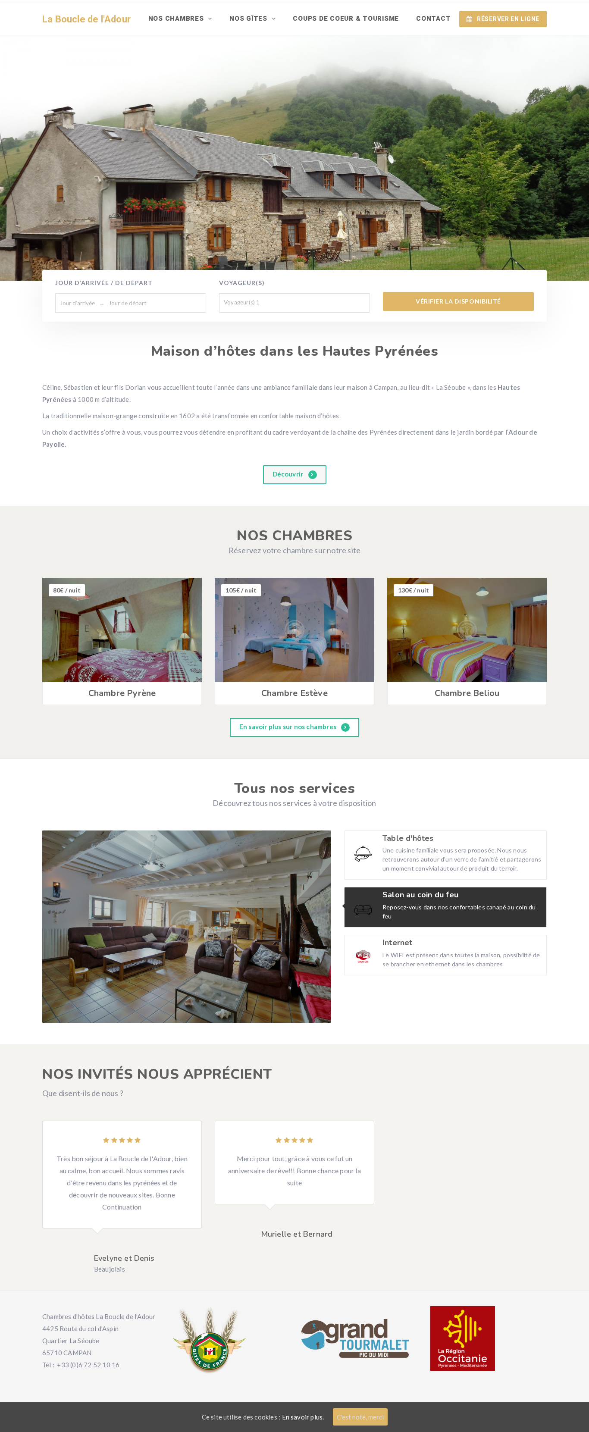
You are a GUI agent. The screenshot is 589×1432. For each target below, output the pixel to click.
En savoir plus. (303, 1417)
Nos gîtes (249, 18)
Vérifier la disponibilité (458, 301)
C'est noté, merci (360, 1417)
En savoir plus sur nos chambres (288, 726)
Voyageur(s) (242, 282)
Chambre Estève (294, 693)
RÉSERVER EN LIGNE (508, 19)
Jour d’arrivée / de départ (104, 282)
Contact (433, 18)
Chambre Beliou (467, 693)
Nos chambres (177, 18)
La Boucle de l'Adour (86, 19)
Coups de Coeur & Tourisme (346, 18)
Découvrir (289, 474)
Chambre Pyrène (122, 693)
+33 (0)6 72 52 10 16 (88, 1365)
